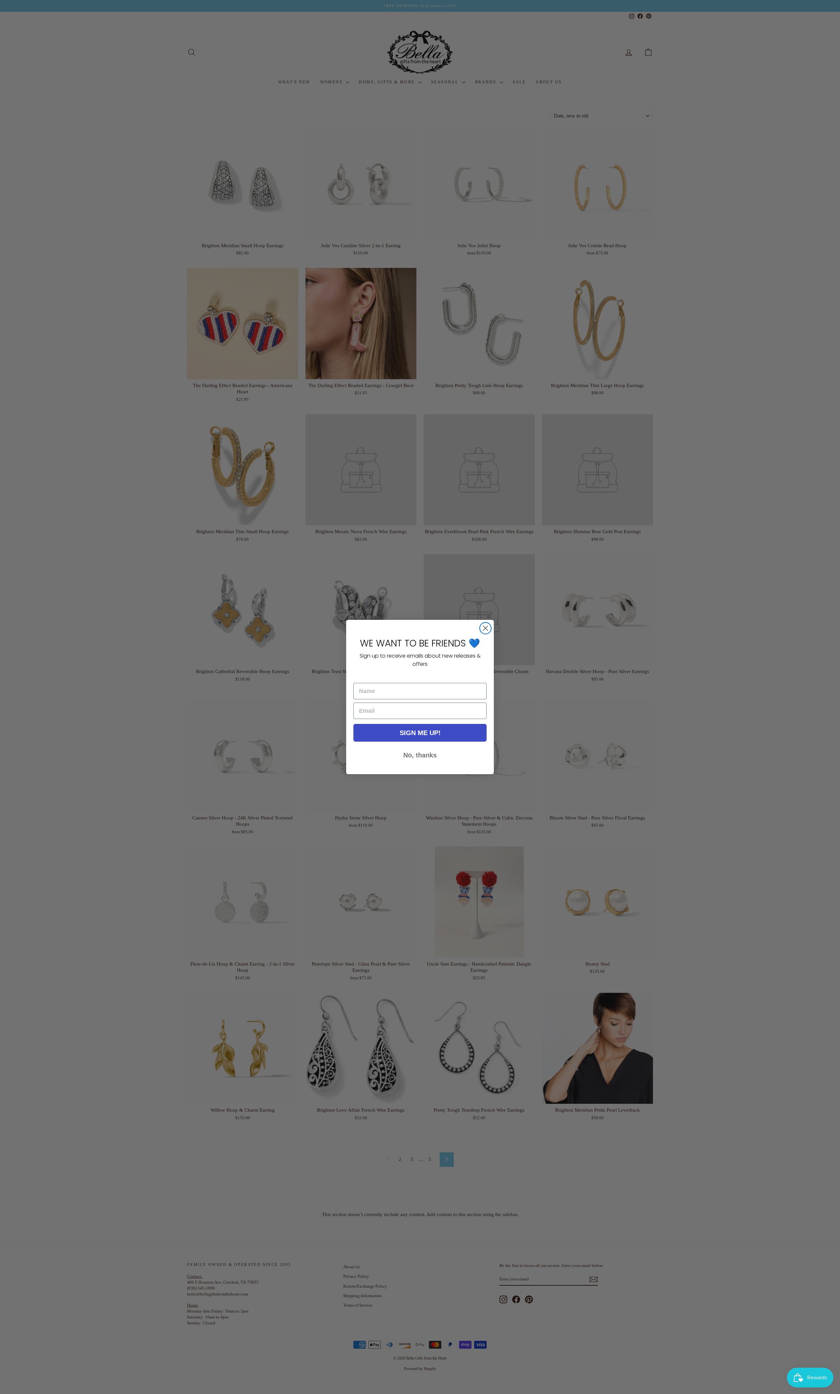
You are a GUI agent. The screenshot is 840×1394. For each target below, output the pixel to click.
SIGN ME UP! (420, 732)
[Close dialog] (485, 628)
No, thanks (420, 755)
